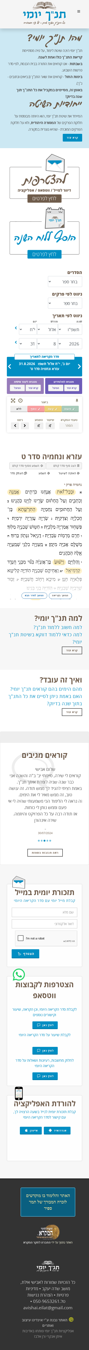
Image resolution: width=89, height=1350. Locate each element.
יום (35, 321)
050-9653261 (46, 1301)
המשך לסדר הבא (34, 595)
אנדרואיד (59, 1130)
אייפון (33, 1130)
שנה (79, 321)
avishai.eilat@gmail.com (48, 1307)
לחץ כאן (47, 1025)
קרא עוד (72, 138)
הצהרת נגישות (40, 1295)
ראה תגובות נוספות (45, 853)
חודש (54, 321)
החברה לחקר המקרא (37, 1242)
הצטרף (27, 954)
